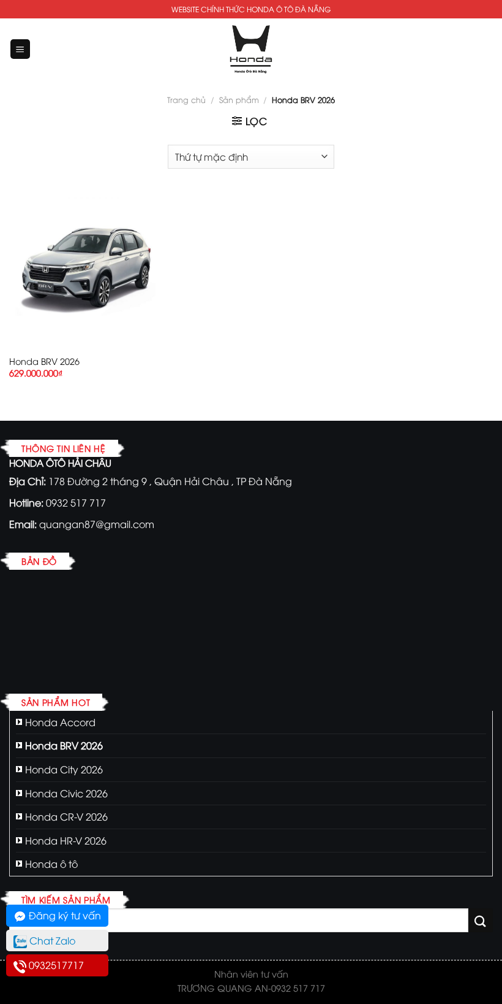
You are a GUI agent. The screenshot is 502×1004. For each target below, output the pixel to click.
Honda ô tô (51, 863)
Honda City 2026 (64, 769)
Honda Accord (60, 722)
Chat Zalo (51, 940)
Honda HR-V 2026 (66, 840)
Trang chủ (186, 99)
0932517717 (55, 964)
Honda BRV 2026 (44, 361)
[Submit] (480, 920)
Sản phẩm (239, 99)
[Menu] (20, 49)
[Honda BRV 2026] (85, 270)
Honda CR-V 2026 (66, 816)
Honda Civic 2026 (66, 793)
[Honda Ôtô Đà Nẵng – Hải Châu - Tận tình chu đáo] (251, 49)
